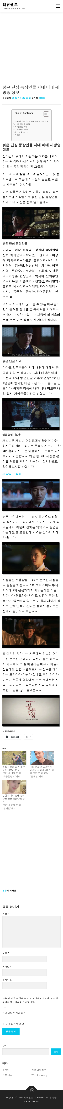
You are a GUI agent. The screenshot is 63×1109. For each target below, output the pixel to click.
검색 (4, 1045)
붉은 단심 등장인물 (23, 124)
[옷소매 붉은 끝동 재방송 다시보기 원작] (14, 758)
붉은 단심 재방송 (22, 129)
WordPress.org (39, 1075)
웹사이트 (7, 979)
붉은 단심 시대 (21, 127)
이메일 (7, 966)
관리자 (42, 98)
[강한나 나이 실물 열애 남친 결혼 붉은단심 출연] (14, 787)
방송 (4, 890)
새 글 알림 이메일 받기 (14, 1023)
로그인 (5, 1070)
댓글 (5, 913)
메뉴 (57, 6)
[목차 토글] (44, 114)
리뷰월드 (10, 4)
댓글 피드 (7, 1075)
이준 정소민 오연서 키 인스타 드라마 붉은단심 (42, 768)
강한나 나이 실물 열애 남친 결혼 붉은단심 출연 (13, 798)
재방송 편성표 (12, 474)
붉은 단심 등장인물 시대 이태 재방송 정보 (31, 121)
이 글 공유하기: (22, 132)
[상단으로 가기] (31, 1090)
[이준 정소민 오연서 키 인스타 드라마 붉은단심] (42, 758)
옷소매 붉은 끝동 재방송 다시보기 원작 (13, 768)
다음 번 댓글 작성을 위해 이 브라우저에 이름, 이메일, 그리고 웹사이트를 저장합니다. (30, 1000)
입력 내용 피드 (39, 1070)
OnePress (41, 1097)
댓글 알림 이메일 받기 (14, 1012)
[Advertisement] (31, 51)
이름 (5, 953)
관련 (18, 135)
